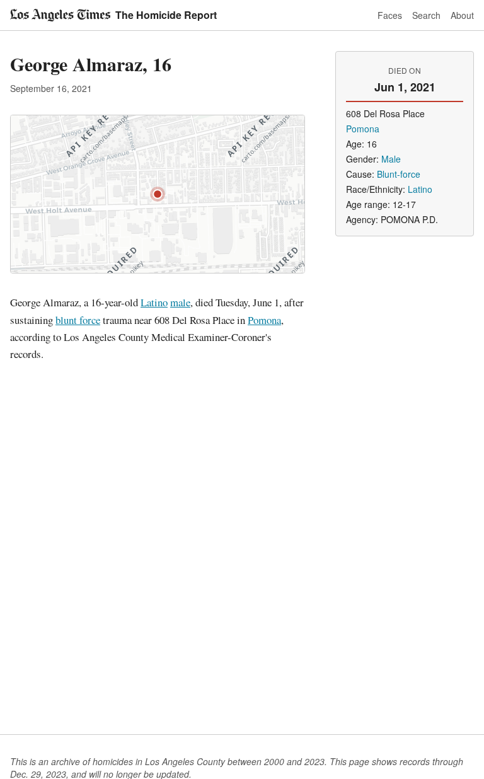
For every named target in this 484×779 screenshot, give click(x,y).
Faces (389, 15)
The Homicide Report (166, 15)
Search (426, 15)
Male (391, 159)
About (462, 15)
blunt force (77, 320)
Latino (154, 302)
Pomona (264, 320)
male (180, 302)
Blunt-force (398, 174)
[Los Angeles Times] (60, 15)
